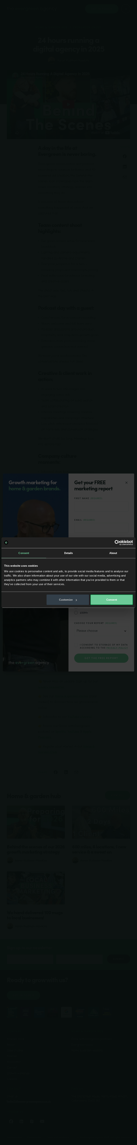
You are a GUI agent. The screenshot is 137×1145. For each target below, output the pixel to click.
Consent (111, 599)
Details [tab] (68, 552)
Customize (66, 599)
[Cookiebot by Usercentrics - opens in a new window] (117, 542)
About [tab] (113, 552)
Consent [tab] (23, 552)
